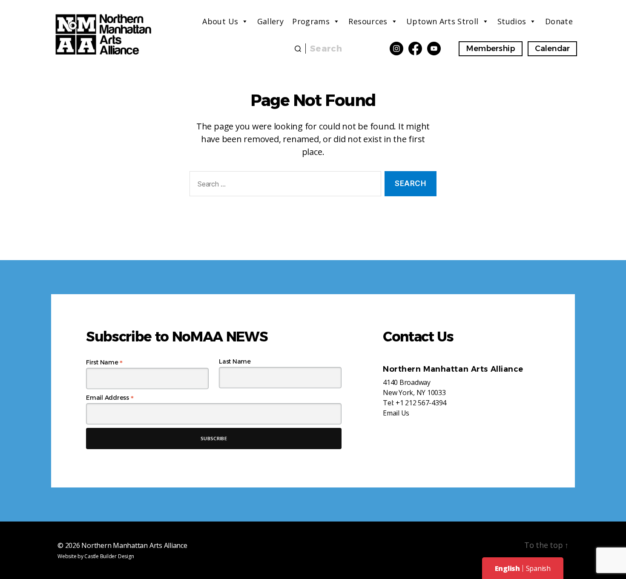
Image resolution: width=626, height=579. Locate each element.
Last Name (235, 361)
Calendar (552, 48)
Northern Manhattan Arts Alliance (134, 545)
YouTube (434, 48)
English (507, 568)
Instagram (396, 48)
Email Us (396, 413)
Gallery (270, 21)
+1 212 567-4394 (421, 402)
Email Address (109, 397)
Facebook (415, 48)
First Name (104, 362)
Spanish (538, 568)
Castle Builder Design (109, 556)
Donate (559, 21)
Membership (490, 48)
